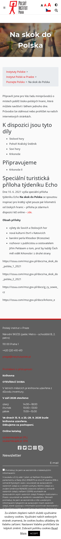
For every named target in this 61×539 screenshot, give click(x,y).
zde (29, 212)
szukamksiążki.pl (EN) (15, 441)
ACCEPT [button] (34, 533)
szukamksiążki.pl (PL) (15, 437)
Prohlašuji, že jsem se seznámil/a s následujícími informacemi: (27, 471)
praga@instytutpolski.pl (17, 356)
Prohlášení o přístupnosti (17, 369)
